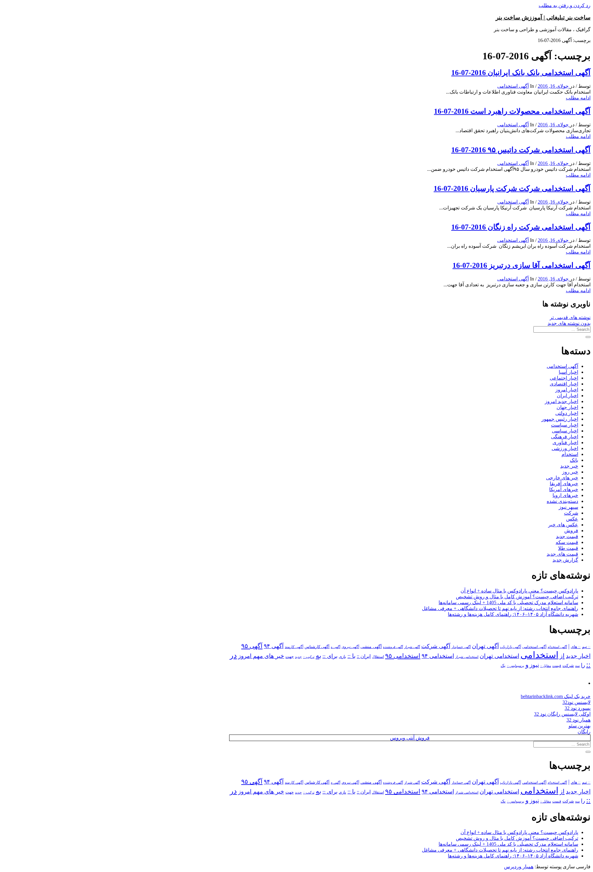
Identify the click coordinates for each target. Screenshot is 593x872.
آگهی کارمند (294, 647)
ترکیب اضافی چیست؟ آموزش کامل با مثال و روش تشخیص (517, 596)
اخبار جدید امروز (561, 401)
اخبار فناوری (565, 442)
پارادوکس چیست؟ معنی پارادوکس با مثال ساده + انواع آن (519, 590)
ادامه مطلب (578, 97)
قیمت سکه (567, 542)
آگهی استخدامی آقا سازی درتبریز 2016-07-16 (521, 265)
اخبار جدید (578, 656)
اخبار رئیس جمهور (559, 419)
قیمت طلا (568, 548)
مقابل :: (545, 666)
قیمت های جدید (562, 554)
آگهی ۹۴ (274, 646)
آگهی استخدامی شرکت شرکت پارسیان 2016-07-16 (512, 188)
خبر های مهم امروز (261, 656)
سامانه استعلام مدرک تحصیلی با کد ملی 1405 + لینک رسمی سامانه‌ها (508, 602)
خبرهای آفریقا (564, 483)
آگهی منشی (371, 646)
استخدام (569, 454)
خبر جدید (569, 466)
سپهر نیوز (568, 507)
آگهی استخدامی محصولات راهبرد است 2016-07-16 (512, 111)
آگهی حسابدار (461, 647)
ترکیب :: (308, 657)
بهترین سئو (580, 725)
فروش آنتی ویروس (410, 737)
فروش (571, 530)
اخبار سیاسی (565, 430)
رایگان (584, 731)
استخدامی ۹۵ (402, 655)
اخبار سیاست (564, 425)
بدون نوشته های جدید (569, 323)
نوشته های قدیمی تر (570, 317)
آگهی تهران (485, 646)
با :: (351, 656)
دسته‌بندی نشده (562, 501)
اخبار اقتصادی (564, 383)
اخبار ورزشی (565, 448)
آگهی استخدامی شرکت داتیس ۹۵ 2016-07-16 (521, 150)
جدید (298, 657)
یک (503, 665)
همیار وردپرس (518, 866)
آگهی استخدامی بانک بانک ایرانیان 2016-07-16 (521, 73)
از (562, 655)
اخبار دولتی (566, 413)
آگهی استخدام (557, 647)
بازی (342, 657)
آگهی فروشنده (393, 647)
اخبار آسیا (568, 372)
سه (577, 666)
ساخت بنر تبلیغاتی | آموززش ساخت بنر (543, 17)
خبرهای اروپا (565, 495)
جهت (289, 657)
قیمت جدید (567, 536)
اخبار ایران (567, 395)
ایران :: (364, 656)
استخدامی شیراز (466, 657)
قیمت (556, 666)
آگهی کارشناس (317, 647)
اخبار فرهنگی (564, 436)
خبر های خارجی (562, 477)
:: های (576, 647)
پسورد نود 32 (578, 708)
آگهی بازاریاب (510, 647)
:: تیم (586, 647)
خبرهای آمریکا (563, 489)
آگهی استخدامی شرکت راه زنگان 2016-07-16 (521, 227)
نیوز (534, 665)
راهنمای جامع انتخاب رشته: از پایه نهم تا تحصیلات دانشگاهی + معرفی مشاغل (500, 608)
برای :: (330, 656)
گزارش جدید (565, 559)
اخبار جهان (567, 407)
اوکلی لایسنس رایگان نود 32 (562, 714)
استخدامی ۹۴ (438, 656)
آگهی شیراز (412, 647)
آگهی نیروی (350, 647)
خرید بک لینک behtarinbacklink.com (556, 696)
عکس (572, 518)
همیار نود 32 (578, 719)
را (583, 665)
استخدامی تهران (499, 656)
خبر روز (570, 471)
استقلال (378, 657)
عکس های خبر (563, 524)
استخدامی (539, 655)
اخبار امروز (566, 389)
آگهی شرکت (435, 646)
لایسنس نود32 (576, 702)
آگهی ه (335, 647)
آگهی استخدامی (513, 86)
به (318, 655)
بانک (574, 460)
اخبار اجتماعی (564, 378)
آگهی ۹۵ (252, 645)
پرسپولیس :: (515, 666)
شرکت (571, 513)
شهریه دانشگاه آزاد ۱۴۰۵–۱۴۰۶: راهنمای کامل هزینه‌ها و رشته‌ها (513, 614)
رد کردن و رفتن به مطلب (565, 5)
